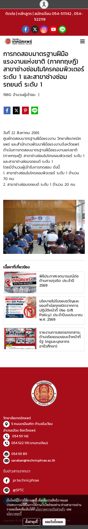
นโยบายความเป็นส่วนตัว (50, 509)
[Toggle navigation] (82, 41)
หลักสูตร (25, 13)
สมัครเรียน (42, 13)
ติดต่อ (10, 13)
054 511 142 (20, 436)
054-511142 (61, 13)
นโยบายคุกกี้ (14, 514)
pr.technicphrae (26, 480)
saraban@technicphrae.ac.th (33, 460)
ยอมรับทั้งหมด (54, 522)
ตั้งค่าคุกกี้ (31, 522)
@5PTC (18, 490)
